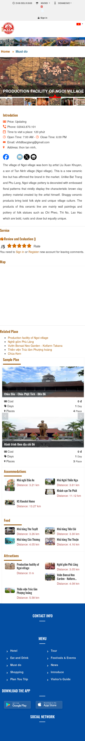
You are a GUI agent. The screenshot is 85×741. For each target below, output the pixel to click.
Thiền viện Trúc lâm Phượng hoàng (27, 591)
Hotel (13, 651)
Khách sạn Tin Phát (67, 490)
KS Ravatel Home (26, 501)
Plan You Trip (19, 679)
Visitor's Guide (61, 679)
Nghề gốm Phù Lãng (67, 564)
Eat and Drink (19, 658)
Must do (22, 51)
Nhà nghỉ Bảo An (25, 480)
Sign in (44, 17)
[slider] (19, 245)
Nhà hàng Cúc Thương (28, 539)
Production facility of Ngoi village (28, 566)
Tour (54, 651)
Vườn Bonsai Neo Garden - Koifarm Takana (66, 576)
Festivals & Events (63, 658)
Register (33, 252)
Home (5, 51)
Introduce (57, 672)
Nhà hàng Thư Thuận (68, 539)
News (54, 665)
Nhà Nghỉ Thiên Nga (67, 480)
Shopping (17, 672)
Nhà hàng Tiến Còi (66, 529)
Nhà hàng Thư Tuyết (27, 529)
